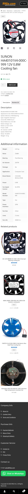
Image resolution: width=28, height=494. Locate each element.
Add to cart (12, 85)
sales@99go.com (10, 468)
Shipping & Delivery (8, 436)
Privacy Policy (7, 455)
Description (6, 102)
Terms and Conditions (9, 417)
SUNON (7, 95)
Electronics (10, 10)
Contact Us (6, 449)
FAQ (4, 452)
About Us (5, 411)
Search (14, 491)
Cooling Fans (17, 10)
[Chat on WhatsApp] (14, 473)
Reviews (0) (15, 102)
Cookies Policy (7, 414)
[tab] (6, 102)
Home (4, 10)
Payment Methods (8, 430)
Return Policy (7, 433)
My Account (4, 491)
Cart (22, 490)
